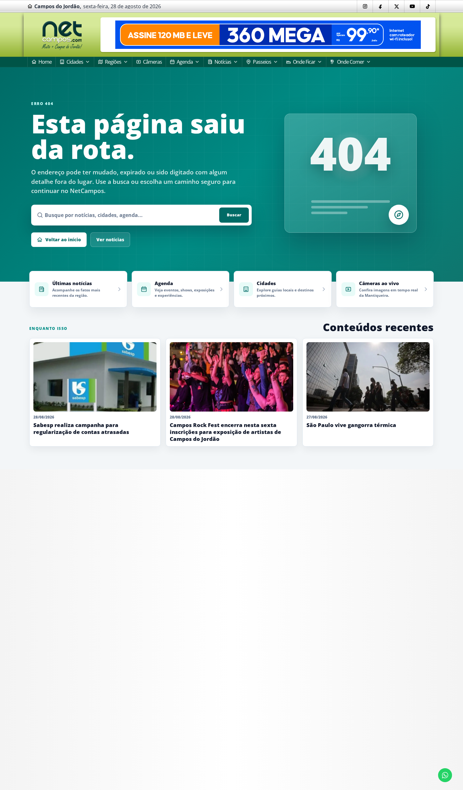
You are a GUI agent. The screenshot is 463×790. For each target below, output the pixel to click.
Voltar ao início (63, 240)
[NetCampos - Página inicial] (62, 34)
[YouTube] (412, 6)
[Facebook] (380, 6)
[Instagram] (365, 6)
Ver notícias (110, 240)
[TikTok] (428, 6)
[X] (396, 6)
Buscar (234, 215)
